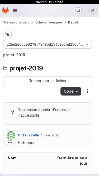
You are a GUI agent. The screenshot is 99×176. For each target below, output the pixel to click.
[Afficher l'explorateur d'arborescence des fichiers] (7, 34)
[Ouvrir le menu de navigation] (15, 10)
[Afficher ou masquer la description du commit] (10, 142)
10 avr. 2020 (50, 135)
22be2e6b (30, 135)
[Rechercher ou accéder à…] (78, 10)
